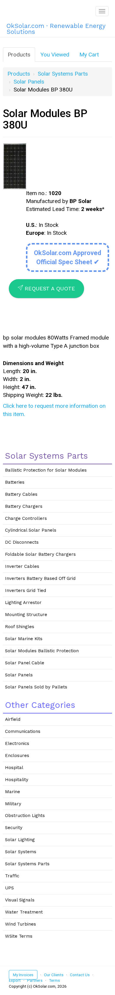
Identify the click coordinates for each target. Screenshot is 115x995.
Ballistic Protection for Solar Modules (46, 470)
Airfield (12, 719)
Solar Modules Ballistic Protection (42, 650)
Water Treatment (24, 912)
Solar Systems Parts (63, 73)
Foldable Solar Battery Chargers (40, 554)
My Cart (89, 54)
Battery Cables (21, 494)
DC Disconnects (22, 542)
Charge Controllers (26, 518)
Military (13, 803)
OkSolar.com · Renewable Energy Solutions (55, 27)
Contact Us (80, 974)
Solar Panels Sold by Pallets (36, 687)
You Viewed (54, 54)
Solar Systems (20, 851)
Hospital (14, 767)
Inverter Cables (22, 566)
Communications (22, 731)
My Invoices (23, 974)
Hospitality (16, 779)
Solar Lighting (20, 839)
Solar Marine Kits (23, 638)
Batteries (14, 482)
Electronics (17, 743)
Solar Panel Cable (24, 662)
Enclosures (17, 755)
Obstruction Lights (25, 815)
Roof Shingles (19, 626)
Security (13, 827)
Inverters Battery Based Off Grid (40, 578)
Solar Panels (29, 81)
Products (19, 54)
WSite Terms (18, 936)
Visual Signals (19, 900)
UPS (9, 888)
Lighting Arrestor (23, 602)
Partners (34, 980)
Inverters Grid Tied (25, 590)
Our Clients (53, 974)
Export (15, 980)
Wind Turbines (20, 924)
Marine (12, 791)
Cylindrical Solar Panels (30, 530)
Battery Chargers (23, 506)
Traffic (12, 875)
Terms (54, 980)
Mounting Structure (26, 614)
